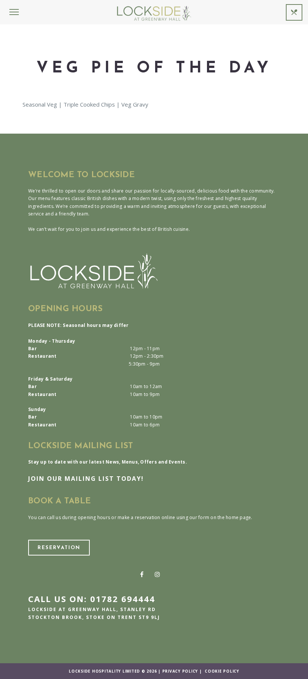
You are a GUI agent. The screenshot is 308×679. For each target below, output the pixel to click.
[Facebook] (141, 574)
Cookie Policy (222, 671)
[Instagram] (157, 574)
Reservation (59, 547)
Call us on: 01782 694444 (91, 598)
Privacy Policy (180, 671)
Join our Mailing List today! (86, 478)
